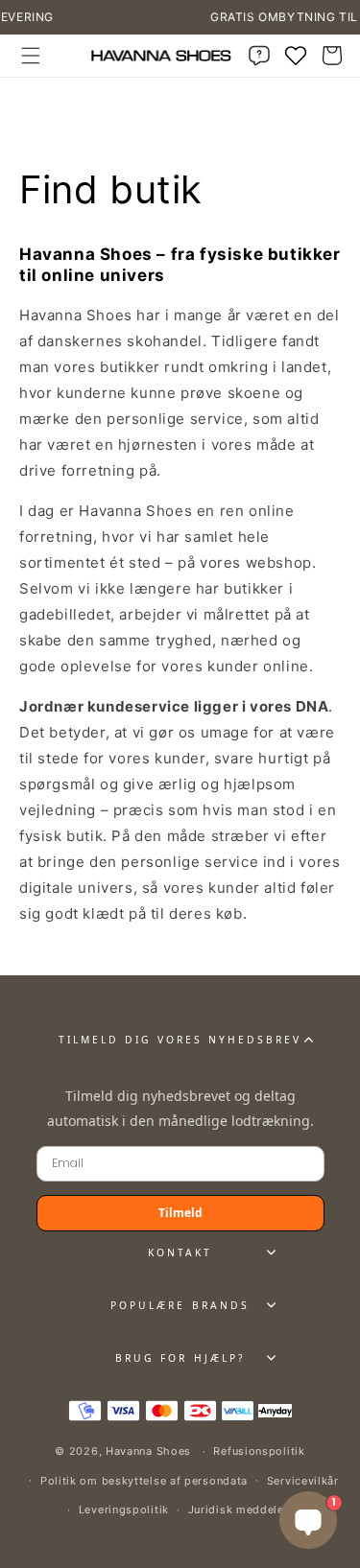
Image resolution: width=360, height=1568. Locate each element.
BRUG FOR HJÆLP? (179, 1358)
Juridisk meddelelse (244, 1509)
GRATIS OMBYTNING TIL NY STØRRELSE (218, 17)
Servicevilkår (303, 1480)
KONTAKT (180, 1252)
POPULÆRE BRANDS (179, 1305)
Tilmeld (180, 1213)
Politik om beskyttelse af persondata (144, 1480)
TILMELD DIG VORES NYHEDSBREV (180, 1039)
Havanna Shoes (148, 1451)
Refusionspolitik (258, 1451)
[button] (31, 56)
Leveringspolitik (124, 1509)
